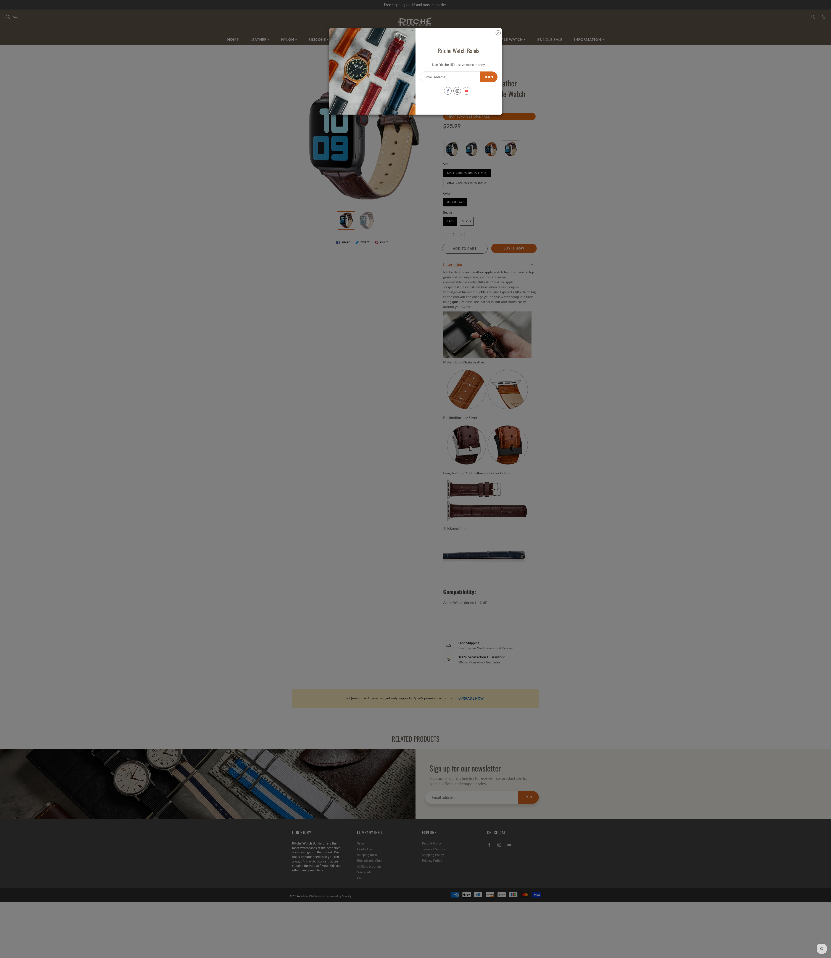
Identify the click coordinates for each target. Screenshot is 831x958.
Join (488, 77)
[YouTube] (466, 91)
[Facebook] (448, 91)
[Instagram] (457, 91)
